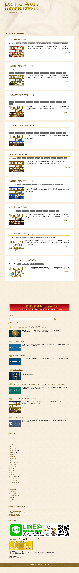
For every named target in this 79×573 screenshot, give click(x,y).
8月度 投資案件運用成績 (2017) (21, 207)
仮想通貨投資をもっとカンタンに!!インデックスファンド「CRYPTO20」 (22, 512)
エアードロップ (13, 478)
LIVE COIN (16, 341)
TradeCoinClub (61, 43)
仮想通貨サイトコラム (15, 495)
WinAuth (12, 470)
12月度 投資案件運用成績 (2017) (21, 95)
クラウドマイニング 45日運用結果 (22, 260)
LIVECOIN (12, 458)
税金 (11, 501)
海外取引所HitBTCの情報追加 (14, 514)
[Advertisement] (39, 24)
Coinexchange (13, 442)
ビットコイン (13, 484)
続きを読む (67, 52)
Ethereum (19, 263)
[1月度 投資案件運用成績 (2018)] (16, 85)
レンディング (13, 493)
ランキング (12, 491)
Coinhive (16, 73)
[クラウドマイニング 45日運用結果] (16, 277)
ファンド (12, 486)
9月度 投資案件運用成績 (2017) (21, 181)
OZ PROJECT (48, 43)
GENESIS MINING (31, 43)
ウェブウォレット (14, 476)
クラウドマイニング (40, 263)
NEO (43, 43)
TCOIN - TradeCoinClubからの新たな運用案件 (27, 327)
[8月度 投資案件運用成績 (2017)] (16, 224)
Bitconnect (18, 43)
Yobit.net (15, 417)
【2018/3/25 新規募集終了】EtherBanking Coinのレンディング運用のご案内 (36, 384)
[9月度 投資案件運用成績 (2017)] (16, 197)
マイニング (12, 489)
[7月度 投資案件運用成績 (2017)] (16, 250)
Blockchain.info (17, 355)
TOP (11, 12)
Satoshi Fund (54, 43)
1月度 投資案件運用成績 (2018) (21, 66)
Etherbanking (24, 43)
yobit (11, 472)
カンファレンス (13, 480)
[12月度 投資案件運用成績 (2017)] (16, 116)
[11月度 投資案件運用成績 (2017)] (16, 145)
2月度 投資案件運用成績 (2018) (21, 39)
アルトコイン (13, 474)
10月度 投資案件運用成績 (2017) (21, 154)
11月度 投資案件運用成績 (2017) (21, 126)
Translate (19, 557)
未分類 (11, 103)
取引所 (11, 497)
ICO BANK (12, 456)
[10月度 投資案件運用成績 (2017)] (16, 171)
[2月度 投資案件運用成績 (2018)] (16, 56)
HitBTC (11, 454)
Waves (67, 43)
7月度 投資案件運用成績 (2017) (21, 234)
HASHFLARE (38, 43)
